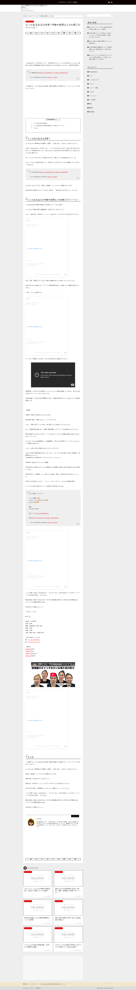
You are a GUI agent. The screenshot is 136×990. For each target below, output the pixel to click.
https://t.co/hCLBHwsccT (46, 72)
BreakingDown (93, 71)
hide (58, 119)
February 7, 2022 (52, 77)
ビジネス (91, 91)
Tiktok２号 (29, 656)
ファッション (93, 95)
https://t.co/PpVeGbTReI (42, 513)
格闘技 (91, 107)
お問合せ (23, 7)
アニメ (91, 75)
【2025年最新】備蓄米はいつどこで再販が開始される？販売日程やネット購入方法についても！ (100, 49)
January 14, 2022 (52, 522)
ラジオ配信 (92, 99)
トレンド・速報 (93, 87)
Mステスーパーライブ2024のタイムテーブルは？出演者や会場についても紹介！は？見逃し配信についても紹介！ (100, 57)
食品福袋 (91, 111)
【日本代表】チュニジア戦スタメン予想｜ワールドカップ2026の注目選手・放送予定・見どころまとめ (100, 35)
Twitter (28, 651)
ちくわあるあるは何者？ (41, 123)
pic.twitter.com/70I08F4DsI (60, 172)
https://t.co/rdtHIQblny (46, 172)
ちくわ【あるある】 (34, 639)
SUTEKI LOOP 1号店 (68, 2)
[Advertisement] (53, 49)
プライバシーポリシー (27, 11)
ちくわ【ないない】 (34, 642)
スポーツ (91, 83)
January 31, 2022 (52, 176)
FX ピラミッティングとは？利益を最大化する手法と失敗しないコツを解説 (100, 28)
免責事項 (38, 988)
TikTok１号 (29, 653)
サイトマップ (25, 9)
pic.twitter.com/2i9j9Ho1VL (60, 72)
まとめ (36, 128)
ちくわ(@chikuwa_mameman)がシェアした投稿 (47, 274)
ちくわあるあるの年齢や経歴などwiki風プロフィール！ (49, 125)
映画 (90, 103)
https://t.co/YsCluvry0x (38, 518)
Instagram (29, 649)
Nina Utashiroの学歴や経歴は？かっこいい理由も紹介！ (100, 42)
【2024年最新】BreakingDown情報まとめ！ (34, 5)
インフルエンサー (29, 21)
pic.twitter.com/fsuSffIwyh (52, 518)
